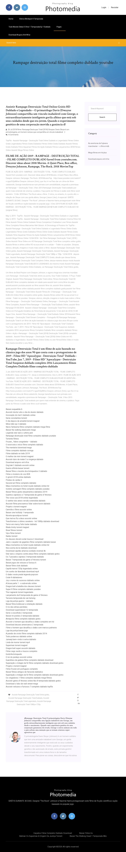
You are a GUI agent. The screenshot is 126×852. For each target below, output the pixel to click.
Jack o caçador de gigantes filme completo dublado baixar (31, 542)
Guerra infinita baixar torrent (17, 468)
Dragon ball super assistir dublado (20, 648)
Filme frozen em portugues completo (22, 669)
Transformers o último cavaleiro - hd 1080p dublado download (32, 521)
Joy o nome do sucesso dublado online (23, 580)
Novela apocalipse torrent (17, 515)
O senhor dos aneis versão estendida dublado (25, 501)
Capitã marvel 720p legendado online (22, 568)
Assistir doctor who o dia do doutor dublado (24, 412)
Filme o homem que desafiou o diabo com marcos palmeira (31, 627)
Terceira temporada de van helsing (20, 598)
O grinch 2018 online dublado (18, 477)
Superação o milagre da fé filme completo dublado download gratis (34, 663)
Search (102, 117)
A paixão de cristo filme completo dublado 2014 (26, 633)
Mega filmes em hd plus (97, 153)
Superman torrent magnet (16, 645)
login (103, 7)
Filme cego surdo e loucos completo (21, 651)
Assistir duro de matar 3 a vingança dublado (24, 459)
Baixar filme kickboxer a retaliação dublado (24, 604)
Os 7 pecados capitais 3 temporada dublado (25, 557)
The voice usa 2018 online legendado (22, 498)
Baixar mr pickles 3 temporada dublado (22, 616)
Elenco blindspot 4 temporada (31, 19)
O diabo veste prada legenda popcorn (22, 574)
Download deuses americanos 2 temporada (24, 625)
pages (59, 27)
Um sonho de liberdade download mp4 (22, 571)
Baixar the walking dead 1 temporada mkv (88, 836)
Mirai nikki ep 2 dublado (16, 424)
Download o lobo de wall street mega (22, 684)
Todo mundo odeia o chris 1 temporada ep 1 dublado (29, 27)
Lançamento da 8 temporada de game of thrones (26, 595)
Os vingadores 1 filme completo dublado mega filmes (29, 678)
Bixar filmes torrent (14, 530)
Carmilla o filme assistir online (19, 509)
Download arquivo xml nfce (19, 35)
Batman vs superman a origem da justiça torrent (40, 836)
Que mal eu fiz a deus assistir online (21, 518)
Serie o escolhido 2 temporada (19, 613)
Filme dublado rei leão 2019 (18, 453)
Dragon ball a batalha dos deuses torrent (23, 586)
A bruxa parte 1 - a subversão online (21, 583)
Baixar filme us (86, 833)
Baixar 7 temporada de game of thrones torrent (26, 560)
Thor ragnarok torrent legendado (19, 592)
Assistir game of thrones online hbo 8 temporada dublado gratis (33, 681)
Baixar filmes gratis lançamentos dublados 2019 (26, 492)
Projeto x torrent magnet (16, 506)
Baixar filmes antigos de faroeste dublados (24, 672)
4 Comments (13, 135)
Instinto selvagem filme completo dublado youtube (27, 489)
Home (11, 19)
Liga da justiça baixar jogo (17, 630)
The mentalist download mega (19, 447)
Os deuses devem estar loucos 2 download (24, 539)
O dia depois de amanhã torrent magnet (22, 421)
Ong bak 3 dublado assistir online (20, 465)
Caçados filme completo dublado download (52, 833)
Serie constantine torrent (16, 418)
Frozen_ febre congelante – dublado (21, 442)
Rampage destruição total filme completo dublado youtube (31, 436)
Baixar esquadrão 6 (14, 409)
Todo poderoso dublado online (19, 636)
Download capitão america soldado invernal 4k (26, 551)
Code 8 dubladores (14, 577)
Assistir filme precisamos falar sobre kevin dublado (28, 503)
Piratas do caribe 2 (14, 480)
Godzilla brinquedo (14, 654)
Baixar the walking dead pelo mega (21, 430)
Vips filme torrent (13, 533)
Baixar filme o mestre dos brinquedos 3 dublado (26, 471)
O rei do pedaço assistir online (19, 657)
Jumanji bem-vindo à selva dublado (21, 639)
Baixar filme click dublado (17, 565)
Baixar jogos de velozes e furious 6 (21, 563)
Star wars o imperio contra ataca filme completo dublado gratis (33, 554)
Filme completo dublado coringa (19, 450)
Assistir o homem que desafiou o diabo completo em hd (30, 622)
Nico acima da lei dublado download (21, 548)
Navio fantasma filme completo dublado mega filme (28, 427)
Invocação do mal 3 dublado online (20, 415)
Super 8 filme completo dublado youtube (23, 589)
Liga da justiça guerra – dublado (19, 601)
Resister (114, 7)
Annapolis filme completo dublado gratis (23, 619)
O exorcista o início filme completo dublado (24, 444)
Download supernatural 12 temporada (22, 610)
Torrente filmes (12, 439)
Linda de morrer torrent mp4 (18, 642)
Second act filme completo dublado (21, 483)
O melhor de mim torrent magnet (19, 456)
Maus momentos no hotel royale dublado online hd (27, 486)
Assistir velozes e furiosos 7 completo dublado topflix (29, 686)
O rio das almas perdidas (16, 607)
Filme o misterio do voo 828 (18, 474)
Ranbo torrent (11, 536)
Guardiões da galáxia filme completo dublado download (29, 660)
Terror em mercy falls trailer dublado (21, 524)
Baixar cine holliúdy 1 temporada (20, 512)
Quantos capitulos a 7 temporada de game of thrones (28, 495)
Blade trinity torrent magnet (17, 527)
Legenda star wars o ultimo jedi (19, 433)
